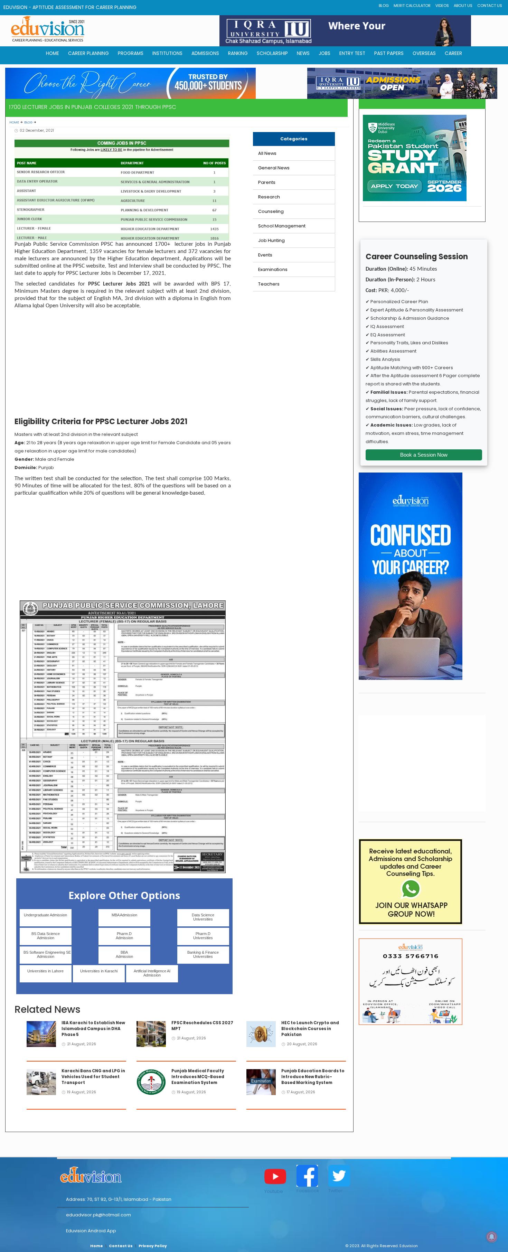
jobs (324, 53)
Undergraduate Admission (45, 915)
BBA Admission (124, 954)
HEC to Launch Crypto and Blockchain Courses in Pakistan (310, 1028)
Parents (266, 182)
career (453, 53)
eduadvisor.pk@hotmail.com (98, 1215)
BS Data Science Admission (45, 936)
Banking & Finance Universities (203, 954)
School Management (281, 226)
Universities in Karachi (98, 971)
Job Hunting (271, 240)
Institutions (167, 53)
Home (14, 122)
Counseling (271, 211)
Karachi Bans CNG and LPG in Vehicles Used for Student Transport (93, 1076)
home (52, 53)
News (303, 53)
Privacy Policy (153, 1246)
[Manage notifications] (491, 1236)
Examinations (273, 269)
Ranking (238, 53)
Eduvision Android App (91, 1231)
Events (265, 255)
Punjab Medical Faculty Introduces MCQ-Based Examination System (197, 1076)
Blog (384, 5)
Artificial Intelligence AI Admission (152, 973)
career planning (88, 53)
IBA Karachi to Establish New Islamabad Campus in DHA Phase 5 (93, 1028)
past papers (389, 53)
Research (269, 197)
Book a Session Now (424, 455)
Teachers (269, 284)
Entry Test (352, 53)
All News (267, 153)
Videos (442, 5)
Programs (130, 53)
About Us (463, 5)
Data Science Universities (203, 917)
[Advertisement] (123, 364)
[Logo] (153, 1174)
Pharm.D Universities (203, 936)
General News (274, 168)
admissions (205, 53)
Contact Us (489, 5)
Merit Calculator (412, 5)
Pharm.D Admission (124, 936)
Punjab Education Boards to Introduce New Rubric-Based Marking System (313, 1076)
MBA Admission (124, 915)
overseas (424, 53)
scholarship (272, 53)
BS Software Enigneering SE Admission (47, 954)
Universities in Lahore (45, 971)
